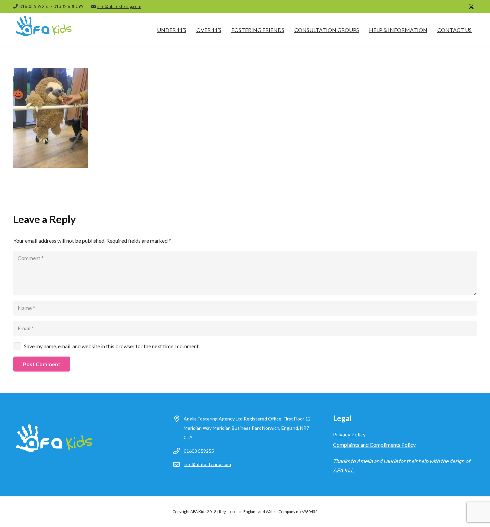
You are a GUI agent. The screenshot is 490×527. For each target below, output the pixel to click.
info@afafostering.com (207, 464)
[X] (471, 6)
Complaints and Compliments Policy (374, 444)
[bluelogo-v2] (44, 30)
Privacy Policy (349, 434)
